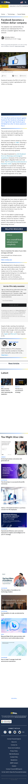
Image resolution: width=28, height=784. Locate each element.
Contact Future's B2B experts (14, 769)
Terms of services (20, 310)
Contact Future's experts (14, 739)
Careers (14, 766)
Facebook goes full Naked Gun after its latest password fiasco (13, 124)
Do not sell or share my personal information (14, 772)
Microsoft (14, 334)
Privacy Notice (22, 312)
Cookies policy (14, 757)
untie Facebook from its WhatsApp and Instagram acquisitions (13, 156)
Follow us (16, 75)
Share (5, 75)
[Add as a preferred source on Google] (6, 721)
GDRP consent (14, 763)
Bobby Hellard (10, 37)
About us (14, 742)
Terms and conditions (14, 748)
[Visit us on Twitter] (10, 732)
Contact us (14, 745)
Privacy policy (14, 751)
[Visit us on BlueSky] (19, 732)
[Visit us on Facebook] (5, 732)
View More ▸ (14, 698)
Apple (6, 334)
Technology (11, 14)
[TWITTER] (10, 344)
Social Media (21, 14)
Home (3, 14)
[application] (14, 185)
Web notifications (14, 754)
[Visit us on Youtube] (14, 732)
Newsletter (24, 75)
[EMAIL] (14, 344)
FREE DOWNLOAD (6, 260)
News (19, 39)
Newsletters (14, 760)
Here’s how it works (20, 46)
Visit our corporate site (20, 717)
